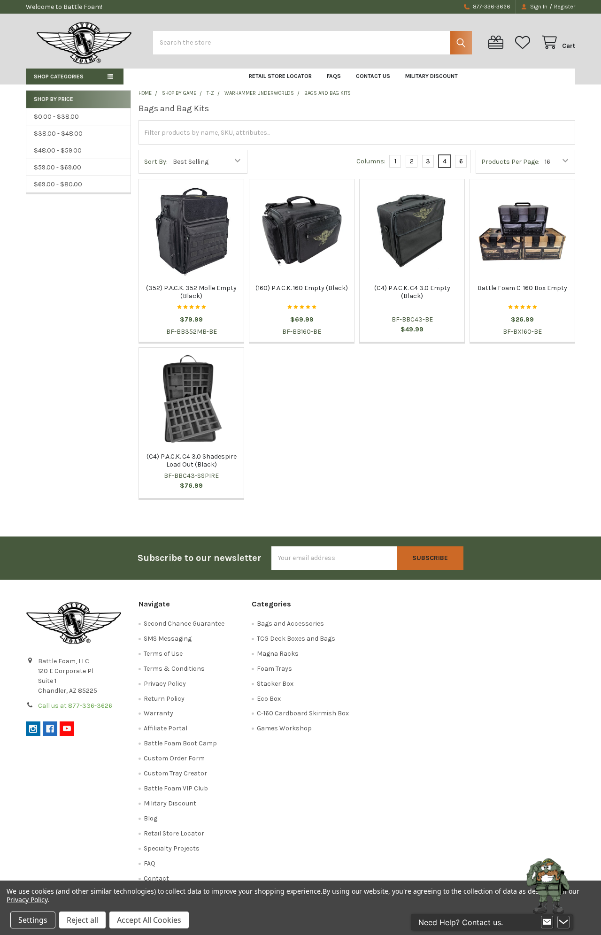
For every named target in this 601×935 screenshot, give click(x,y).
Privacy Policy (165, 684)
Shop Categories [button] (59, 76)
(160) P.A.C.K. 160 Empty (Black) (301, 288)
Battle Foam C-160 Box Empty (522, 288)
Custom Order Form (174, 758)
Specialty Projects (172, 848)
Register (564, 6)
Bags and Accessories (290, 624)
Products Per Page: (510, 162)
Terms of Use (163, 654)
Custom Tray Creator (175, 773)
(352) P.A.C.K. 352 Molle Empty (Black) (191, 292)
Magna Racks (278, 654)
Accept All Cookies (149, 920)
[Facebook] (50, 728)
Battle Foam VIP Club (176, 788)
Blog (150, 818)
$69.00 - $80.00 (58, 184)
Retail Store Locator (280, 76)
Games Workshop (284, 728)
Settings (32, 920)
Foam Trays (274, 669)
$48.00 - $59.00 (58, 150)
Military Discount (431, 76)
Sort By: (156, 162)
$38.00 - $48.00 (58, 134)
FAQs (334, 76)
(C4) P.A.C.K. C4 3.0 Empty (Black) (412, 292)
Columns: (370, 161)
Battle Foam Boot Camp (180, 743)
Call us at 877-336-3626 (75, 706)
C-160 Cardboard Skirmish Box (303, 713)
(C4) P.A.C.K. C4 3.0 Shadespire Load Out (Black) (191, 460)
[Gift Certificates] (498, 42)
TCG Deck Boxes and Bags (296, 639)
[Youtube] (67, 728)
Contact (156, 878)
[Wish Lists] (524, 42)
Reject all (82, 920)
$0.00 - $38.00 (56, 117)
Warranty (158, 713)
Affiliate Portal (165, 728)
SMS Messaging (168, 639)
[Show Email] (547, 922)
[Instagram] (33, 728)
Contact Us (373, 76)
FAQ (149, 863)
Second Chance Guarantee (184, 624)
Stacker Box (275, 684)
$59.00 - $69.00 (57, 167)
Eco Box (269, 699)
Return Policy (164, 699)
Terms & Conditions (174, 669)
